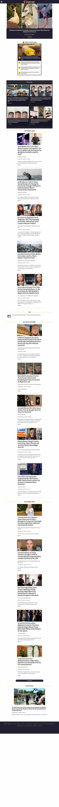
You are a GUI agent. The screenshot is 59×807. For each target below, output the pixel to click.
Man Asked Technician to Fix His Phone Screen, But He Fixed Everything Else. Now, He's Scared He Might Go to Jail (29, 379)
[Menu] (1, 1)
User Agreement (42, 723)
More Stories (29, 680)
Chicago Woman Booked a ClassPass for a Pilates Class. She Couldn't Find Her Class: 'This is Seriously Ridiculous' (41, 121)
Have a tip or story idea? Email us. (19, 314)
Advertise (19, 723)
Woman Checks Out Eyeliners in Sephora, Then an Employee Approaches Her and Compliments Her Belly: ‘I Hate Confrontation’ (41, 99)
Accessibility (35, 723)
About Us (14, 723)
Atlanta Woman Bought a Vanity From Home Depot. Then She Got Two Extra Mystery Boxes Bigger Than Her (28, 444)
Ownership (35, 725)
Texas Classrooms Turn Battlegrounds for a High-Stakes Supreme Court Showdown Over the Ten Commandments (29, 662)
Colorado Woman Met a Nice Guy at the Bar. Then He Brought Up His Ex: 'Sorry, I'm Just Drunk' (29, 410)
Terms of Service (29, 723)
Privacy (23, 723)
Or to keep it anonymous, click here (33, 314)
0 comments (29, 36)
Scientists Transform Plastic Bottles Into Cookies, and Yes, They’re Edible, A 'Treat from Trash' (29, 256)
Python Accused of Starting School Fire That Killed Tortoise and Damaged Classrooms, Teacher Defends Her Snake (30, 58)
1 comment (28, 531)
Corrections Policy (20, 725)
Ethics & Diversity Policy (50, 723)
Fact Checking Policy (28, 725)
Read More (19, 200)
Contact (39, 725)
